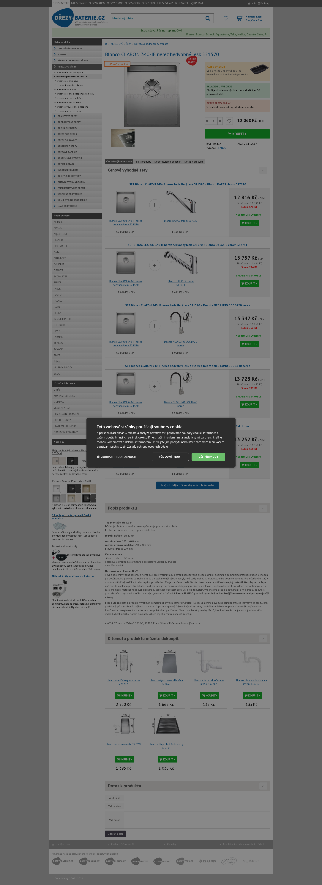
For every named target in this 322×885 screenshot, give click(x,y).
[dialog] (161, 442)
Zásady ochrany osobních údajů (147, 446)
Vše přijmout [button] (208, 456)
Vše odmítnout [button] (170, 456)
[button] (116, 457)
